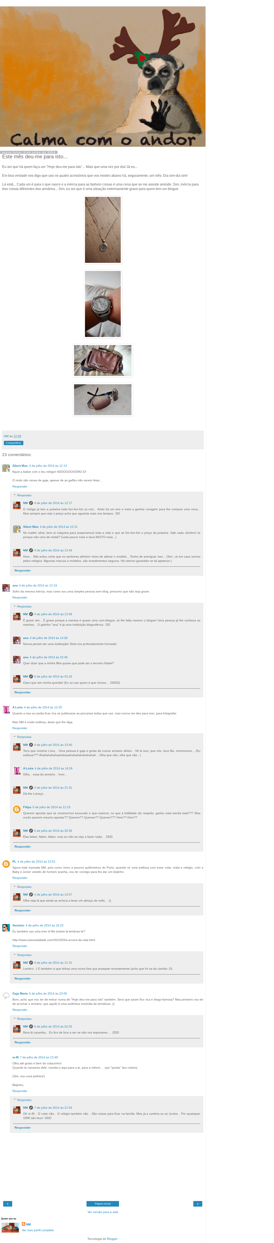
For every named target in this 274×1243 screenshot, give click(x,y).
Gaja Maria (20, 993)
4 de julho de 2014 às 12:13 (48, 465)
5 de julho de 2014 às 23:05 (48, 993)
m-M (15, 1057)
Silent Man (20, 465)
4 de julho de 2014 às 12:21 (59, 526)
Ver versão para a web (103, 1212)
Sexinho (18, 925)
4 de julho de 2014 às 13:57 (53, 894)
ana (15, 585)
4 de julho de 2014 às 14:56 (49, 638)
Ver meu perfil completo (38, 1230)
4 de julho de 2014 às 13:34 (53, 550)
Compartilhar (13, 442)
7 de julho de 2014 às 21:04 (53, 1107)
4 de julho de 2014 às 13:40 (53, 744)
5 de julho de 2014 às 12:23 (51, 807)
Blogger (112, 1238)
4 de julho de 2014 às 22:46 (49, 657)
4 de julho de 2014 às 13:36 (53, 614)
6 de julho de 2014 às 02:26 (53, 676)
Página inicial (103, 1203)
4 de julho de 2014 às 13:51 (36, 861)
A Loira (17, 707)
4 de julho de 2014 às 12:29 (43, 707)
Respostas (24, 495)
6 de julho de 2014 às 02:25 (53, 1026)
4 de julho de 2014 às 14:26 (54, 768)
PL (14, 861)
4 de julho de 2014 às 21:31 (53, 787)
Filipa (27, 807)
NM (25, 503)
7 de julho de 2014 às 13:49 (39, 1057)
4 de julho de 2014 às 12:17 (53, 503)
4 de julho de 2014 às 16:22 (45, 925)
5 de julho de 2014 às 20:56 (53, 830)
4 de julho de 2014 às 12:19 (38, 585)
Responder (19, 486)
